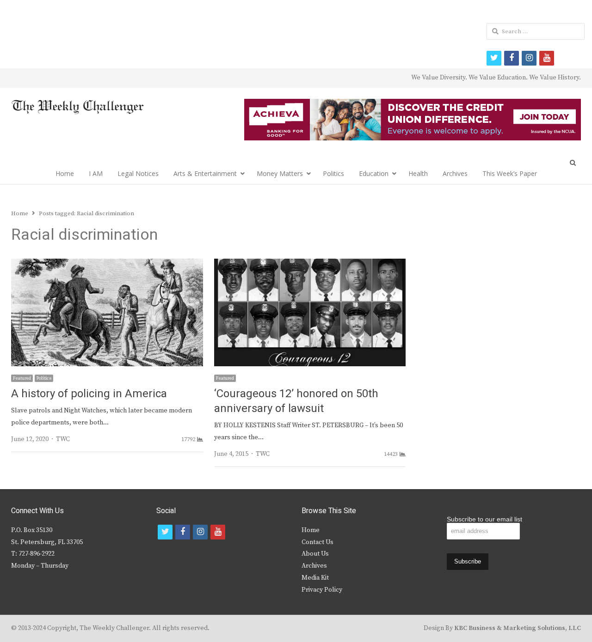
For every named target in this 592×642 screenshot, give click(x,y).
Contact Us (317, 542)
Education (373, 173)
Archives (455, 173)
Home (65, 173)
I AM (96, 173)
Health (418, 173)
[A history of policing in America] (107, 264)
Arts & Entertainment (205, 173)
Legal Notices (138, 173)
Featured (22, 378)
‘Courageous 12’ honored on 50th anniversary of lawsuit (296, 401)
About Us (315, 554)
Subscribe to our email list (484, 519)
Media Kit (315, 578)
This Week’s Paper (509, 173)
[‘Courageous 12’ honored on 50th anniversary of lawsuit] (310, 264)
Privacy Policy (322, 590)
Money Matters (280, 173)
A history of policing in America (89, 394)
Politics (333, 173)
